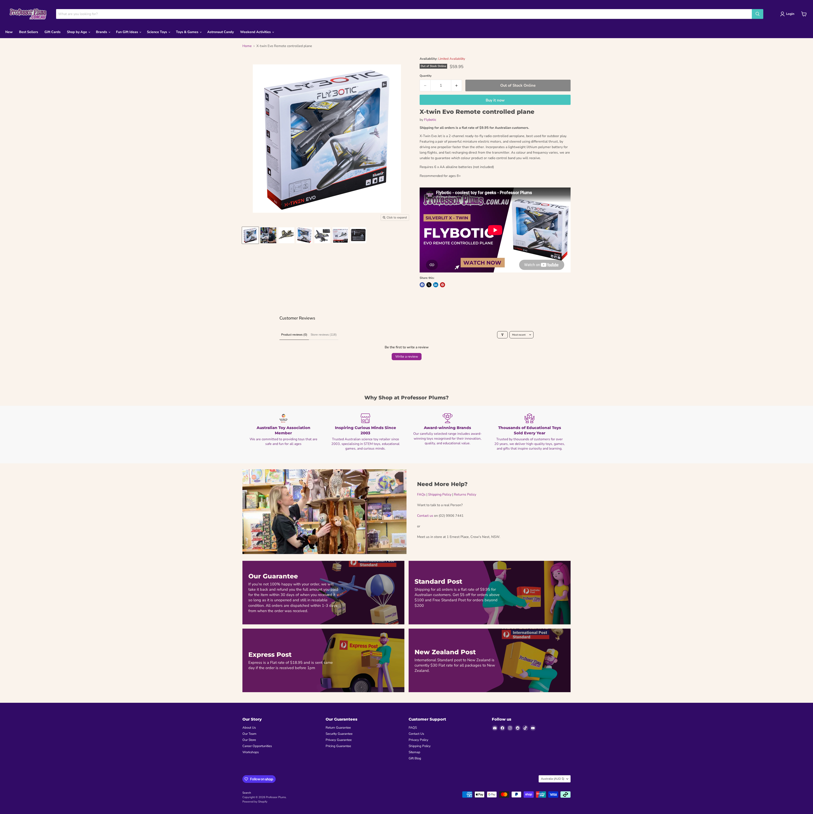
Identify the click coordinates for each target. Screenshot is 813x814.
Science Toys (157, 32)
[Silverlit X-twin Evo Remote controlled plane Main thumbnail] (304, 235)
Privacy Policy (418, 740)
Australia (552, 779)
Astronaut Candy (220, 32)
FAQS (413, 727)
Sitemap (414, 752)
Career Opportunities (257, 746)
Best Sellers (28, 32)
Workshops (250, 752)
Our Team (249, 734)
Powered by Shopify (254, 802)
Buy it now (495, 100)
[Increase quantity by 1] (456, 85)
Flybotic (430, 119)
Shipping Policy (439, 494)
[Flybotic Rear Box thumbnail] (340, 235)
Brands (102, 32)
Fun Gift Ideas (127, 32)
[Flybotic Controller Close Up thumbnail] (358, 235)
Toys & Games (187, 32)
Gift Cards (52, 32)
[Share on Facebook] (422, 284)
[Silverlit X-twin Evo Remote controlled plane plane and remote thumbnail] (322, 235)
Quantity (425, 76)
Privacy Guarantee (339, 740)
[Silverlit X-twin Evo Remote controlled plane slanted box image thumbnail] (250, 235)
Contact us (425, 515)
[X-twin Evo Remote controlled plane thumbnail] (286, 235)
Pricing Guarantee (338, 746)
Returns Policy (465, 494)
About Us (249, 727)
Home (247, 46)
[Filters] (502, 334)
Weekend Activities (256, 32)
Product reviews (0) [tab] (294, 334)
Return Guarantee (338, 727)
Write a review (406, 356)
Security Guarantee (339, 734)
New (9, 32)
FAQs (421, 494)
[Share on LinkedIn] (435, 284)
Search (246, 793)
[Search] (757, 14)
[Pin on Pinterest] (442, 284)
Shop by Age (77, 32)
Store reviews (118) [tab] (324, 334)
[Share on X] (428, 284)
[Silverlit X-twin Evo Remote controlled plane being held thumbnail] (268, 235)
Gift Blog (415, 758)
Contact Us (416, 734)
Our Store (249, 740)
